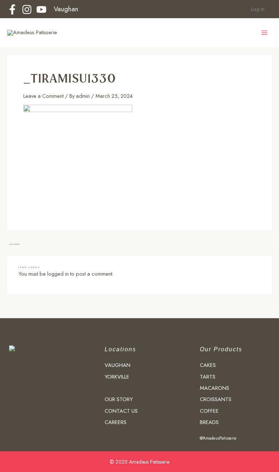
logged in (58, 273)
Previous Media (13, 244)
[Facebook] (12, 9)
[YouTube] (41, 9)
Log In (257, 9)
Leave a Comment (43, 96)
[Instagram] (27, 9)
